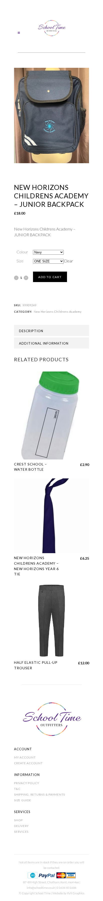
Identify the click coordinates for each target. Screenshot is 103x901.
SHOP (18, 820)
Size (20, 260)
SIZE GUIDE (22, 800)
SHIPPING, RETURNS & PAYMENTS (39, 794)
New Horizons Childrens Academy (58, 311)
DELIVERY (21, 826)
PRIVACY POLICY (26, 783)
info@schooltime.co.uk (41, 888)
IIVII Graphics (75, 893)
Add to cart (50, 277)
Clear (68, 260)
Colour (22, 251)
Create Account (28, 763)
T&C (17, 789)
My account (25, 757)
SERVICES (21, 831)
